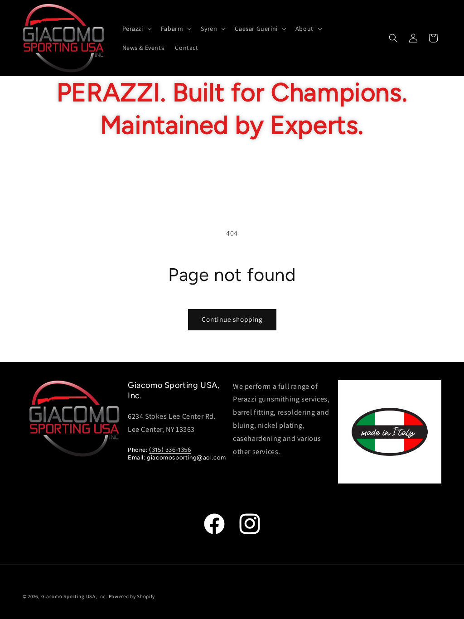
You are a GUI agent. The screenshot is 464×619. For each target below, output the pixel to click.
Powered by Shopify (132, 596)
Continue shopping (232, 319)
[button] (136, 28)
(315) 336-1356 (170, 449)
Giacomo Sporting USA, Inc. (74, 596)
